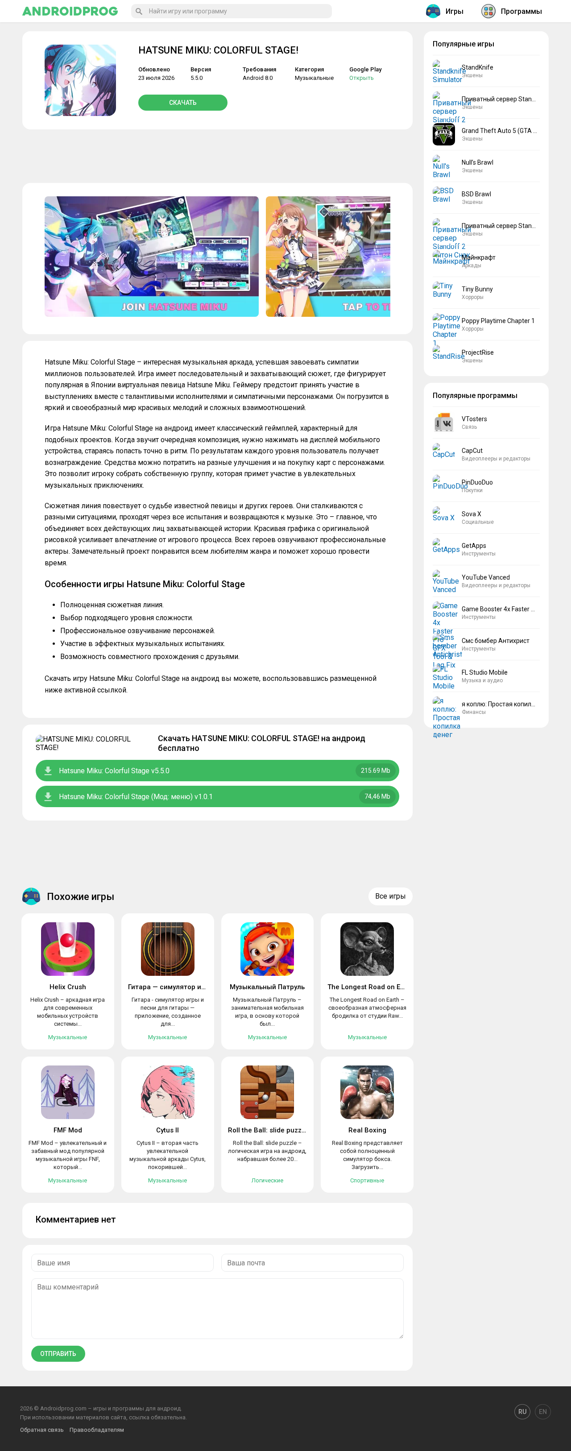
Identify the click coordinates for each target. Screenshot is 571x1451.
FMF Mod (68, 1130)
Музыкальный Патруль (267, 987)
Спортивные (367, 1180)
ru (522, 1411)
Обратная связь (42, 1429)
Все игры (390, 896)
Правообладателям (97, 1429)
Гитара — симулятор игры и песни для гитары (204, 987)
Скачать (183, 102)
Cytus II (167, 1130)
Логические (267, 1180)
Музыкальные (314, 78)
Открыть (361, 78)
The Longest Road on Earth (370, 987)
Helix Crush (68, 987)
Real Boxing (367, 1130)
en (543, 1411)
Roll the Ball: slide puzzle (267, 1130)
